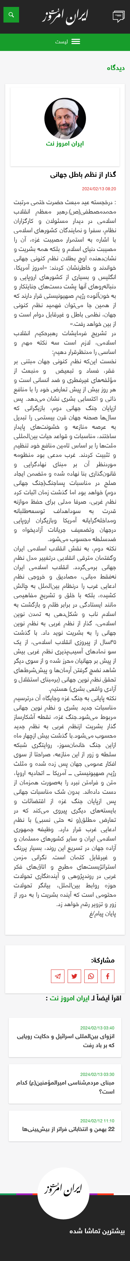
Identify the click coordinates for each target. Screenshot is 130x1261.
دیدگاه (116, 68)
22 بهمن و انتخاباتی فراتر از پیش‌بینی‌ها (68, 1129)
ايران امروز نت (69, 998)
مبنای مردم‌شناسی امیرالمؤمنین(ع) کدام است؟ (65, 1088)
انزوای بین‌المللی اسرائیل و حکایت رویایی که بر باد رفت (65, 1041)
